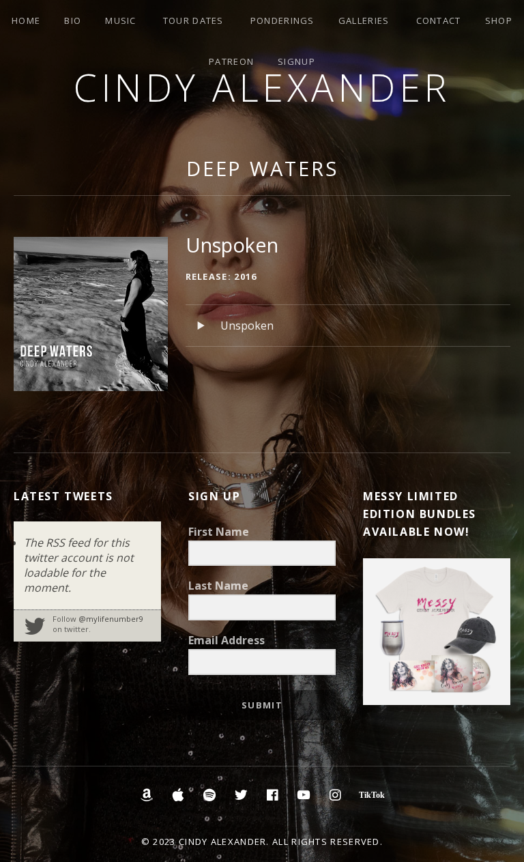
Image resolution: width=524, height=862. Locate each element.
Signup (296, 61)
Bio (72, 20)
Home (26, 20)
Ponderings (282, 20)
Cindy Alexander (262, 87)
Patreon (231, 61)
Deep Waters (262, 168)
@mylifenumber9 (110, 619)
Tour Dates (193, 20)
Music (120, 20)
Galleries (364, 20)
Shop (498, 20)
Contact (438, 20)
